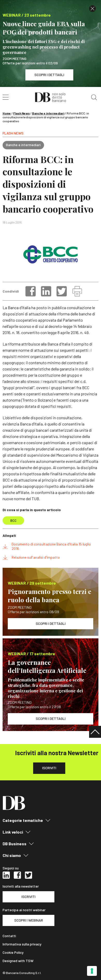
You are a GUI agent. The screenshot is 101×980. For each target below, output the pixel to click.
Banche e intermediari (48, 113)
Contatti (9, 936)
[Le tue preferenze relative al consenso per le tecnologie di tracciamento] (92, 971)
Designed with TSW (18, 961)
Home (7, 113)
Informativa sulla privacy (22, 944)
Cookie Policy (13, 952)
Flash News (21, 113)
